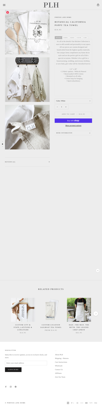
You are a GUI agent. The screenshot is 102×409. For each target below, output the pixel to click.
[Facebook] (6, 386)
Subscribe (13, 369)
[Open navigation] (4, 5)
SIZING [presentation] (72, 37)
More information (64, 133)
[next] (96, 313)
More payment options (73, 125)
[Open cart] (98, 5)
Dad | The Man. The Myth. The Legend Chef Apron (79, 327)
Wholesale (58, 366)
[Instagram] (11, 386)
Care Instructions (61, 362)
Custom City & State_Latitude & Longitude (23, 327)
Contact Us (59, 370)
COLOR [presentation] (79, 37)
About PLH (59, 355)
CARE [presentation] (85, 37)
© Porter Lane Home (15, 403)
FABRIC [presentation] (65, 37)
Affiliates (58, 373)
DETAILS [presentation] (58, 37)
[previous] (6, 313)
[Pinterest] (15, 386)
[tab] (58, 37)
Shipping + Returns (62, 358)
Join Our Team (60, 377)
